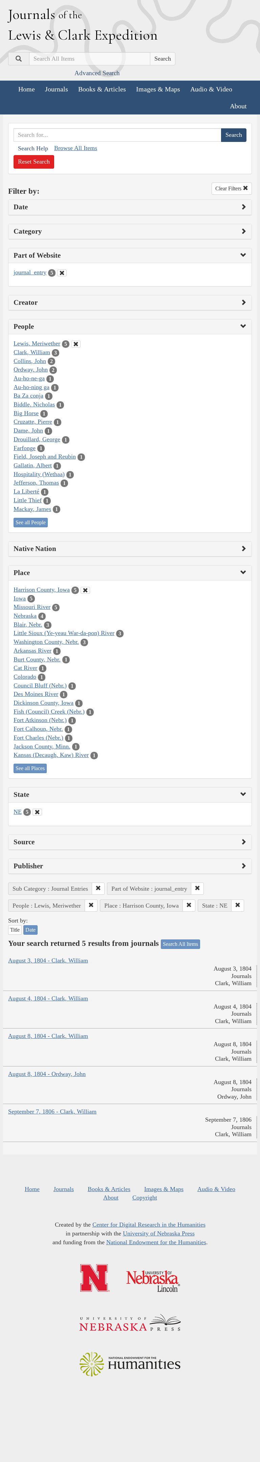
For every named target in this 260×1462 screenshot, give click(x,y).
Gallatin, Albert (33, 465)
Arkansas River (32, 650)
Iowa (20, 598)
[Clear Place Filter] (85, 590)
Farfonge (25, 448)
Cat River (25, 667)
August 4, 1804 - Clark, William (48, 998)
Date (30, 930)
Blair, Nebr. (28, 624)
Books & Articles (102, 89)
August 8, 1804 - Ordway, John (47, 1074)
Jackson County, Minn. (42, 746)
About (238, 106)
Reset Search (34, 161)
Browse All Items (75, 148)
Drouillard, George (37, 439)
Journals (56, 89)
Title (15, 930)
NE (18, 811)
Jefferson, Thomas (36, 482)
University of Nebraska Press (159, 1233)
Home (26, 89)
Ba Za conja (28, 395)
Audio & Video (211, 89)
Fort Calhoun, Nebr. (38, 728)
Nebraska (25, 615)
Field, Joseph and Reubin (45, 456)
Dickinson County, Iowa (43, 702)
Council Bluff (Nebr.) (40, 685)
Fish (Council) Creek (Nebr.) (49, 711)
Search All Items (180, 944)
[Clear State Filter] (37, 812)
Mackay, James (32, 509)
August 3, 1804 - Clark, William (48, 960)
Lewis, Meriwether (37, 343)
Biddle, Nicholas (34, 404)
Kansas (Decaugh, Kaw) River (51, 754)
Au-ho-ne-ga (29, 378)
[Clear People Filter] (76, 344)
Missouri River (32, 606)
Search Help (33, 148)
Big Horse (26, 413)
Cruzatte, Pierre (33, 421)
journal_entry (30, 272)
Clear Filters (229, 188)
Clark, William (32, 352)
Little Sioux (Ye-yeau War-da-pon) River (64, 633)
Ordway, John (31, 369)
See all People (31, 522)
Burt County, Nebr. (37, 659)
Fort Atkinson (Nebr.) (40, 720)
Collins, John (30, 361)
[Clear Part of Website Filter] (62, 273)
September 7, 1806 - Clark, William (52, 1111)
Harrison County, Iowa (42, 589)
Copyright (144, 1197)
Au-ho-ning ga (31, 387)
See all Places (30, 768)
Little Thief (28, 500)
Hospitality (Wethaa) (39, 474)
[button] (98, 889)
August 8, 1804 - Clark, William (48, 1036)
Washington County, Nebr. (46, 641)
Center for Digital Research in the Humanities (148, 1224)
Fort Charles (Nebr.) (38, 737)
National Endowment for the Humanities (156, 1242)
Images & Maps (158, 89)
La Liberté (26, 491)
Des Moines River (36, 694)
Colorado (25, 676)
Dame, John (28, 430)
